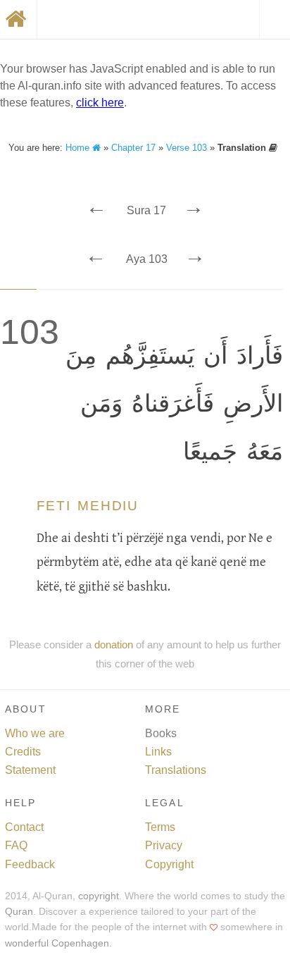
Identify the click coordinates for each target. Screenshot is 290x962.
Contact (24, 827)
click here (100, 103)
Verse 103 (186, 147)
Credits (23, 752)
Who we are (35, 733)
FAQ (16, 845)
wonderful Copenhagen (57, 943)
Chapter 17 (133, 147)
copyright (98, 896)
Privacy (163, 845)
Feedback (30, 864)
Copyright (169, 864)
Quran (19, 911)
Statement (30, 770)
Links (158, 752)
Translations (175, 770)
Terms (160, 827)
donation (113, 644)
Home (78, 147)
